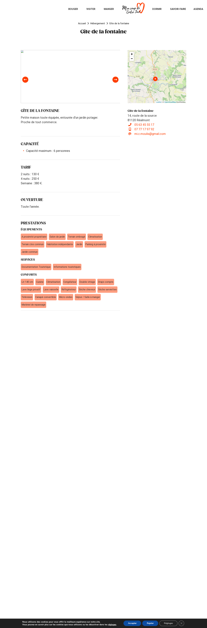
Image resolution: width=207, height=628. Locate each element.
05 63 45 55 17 (144, 125)
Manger (109, 9)
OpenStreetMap (170, 102)
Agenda (198, 9)
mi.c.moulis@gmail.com (150, 134)
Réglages (168, 623)
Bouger (73, 9)
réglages (112, 624)
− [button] (132, 59)
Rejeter (150, 623)
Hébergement (97, 23)
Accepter (132, 623)
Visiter (90, 9)
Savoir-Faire (178, 9)
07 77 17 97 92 (144, 129)
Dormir (157, 9)
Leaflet (158, 102)
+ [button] (132, 54)
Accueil (82, 23)
